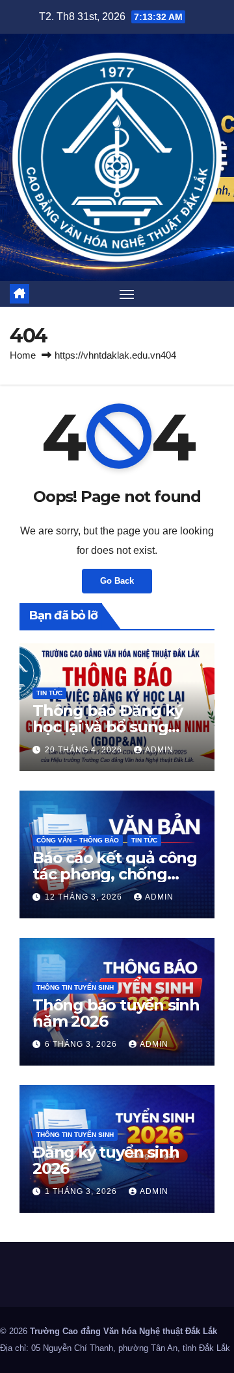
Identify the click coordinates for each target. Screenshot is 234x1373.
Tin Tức (49, 693)
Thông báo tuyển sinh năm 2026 (116, 1013)
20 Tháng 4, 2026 (85, 749)
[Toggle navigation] (126, 294)
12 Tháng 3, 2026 (85, 896)
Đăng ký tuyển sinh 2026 (105, 1160)
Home (23, 355)
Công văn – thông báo (77, 840)
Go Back (117, 581)
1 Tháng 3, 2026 (82, 1191)
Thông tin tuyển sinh (75, 987)
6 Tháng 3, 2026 (82, 1044)
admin (159, 749)
